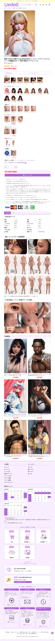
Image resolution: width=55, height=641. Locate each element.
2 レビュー (15, 66)
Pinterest (31, 471)
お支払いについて (14, 632)
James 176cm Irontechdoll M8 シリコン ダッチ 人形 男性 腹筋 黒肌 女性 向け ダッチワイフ (39, 374)
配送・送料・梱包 (44, 632)
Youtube (31, 469)
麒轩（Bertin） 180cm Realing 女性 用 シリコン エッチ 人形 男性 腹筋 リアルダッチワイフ (15, 455)
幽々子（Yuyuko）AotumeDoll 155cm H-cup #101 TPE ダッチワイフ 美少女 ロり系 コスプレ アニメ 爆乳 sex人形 (15, 415)
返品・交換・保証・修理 (22, 633)
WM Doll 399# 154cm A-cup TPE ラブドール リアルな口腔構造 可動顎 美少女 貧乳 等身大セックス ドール (39, 455)
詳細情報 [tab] (7, 213)
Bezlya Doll (9, 8)
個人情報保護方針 (32, 633)
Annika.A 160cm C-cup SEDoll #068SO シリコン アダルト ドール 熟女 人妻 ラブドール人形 (15, 374)
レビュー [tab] (14, 213)
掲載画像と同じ (9, 73)
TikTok (30, 473)
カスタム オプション (34, 73)
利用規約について (35, 632)
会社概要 (7, 632)
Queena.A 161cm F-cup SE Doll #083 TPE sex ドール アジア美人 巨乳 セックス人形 (39, 415)
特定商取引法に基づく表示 (25, 632)
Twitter (31, 467)
